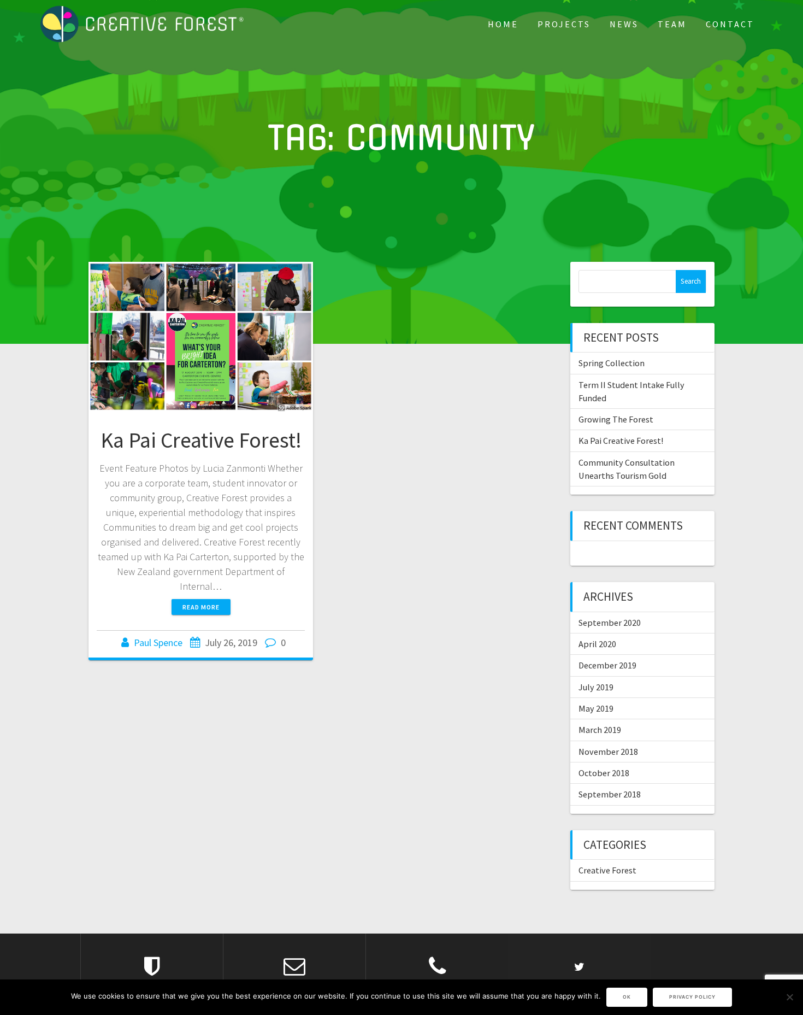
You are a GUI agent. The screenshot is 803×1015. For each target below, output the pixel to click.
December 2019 (607, 665)
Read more (201, 607)
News (624, 24)
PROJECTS (564, 24)
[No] (789, 996)
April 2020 (597, 643)
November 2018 (608, 751)
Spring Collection (611, 362)
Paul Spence (158, 642)
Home (503, 24)
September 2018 (609, 794)
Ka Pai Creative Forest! (201, 440)
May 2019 (595, 708)
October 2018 (603, 772)
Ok (627, 997)
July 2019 (595, 687)
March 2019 (599, 729)
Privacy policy (692, 997)
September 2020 (609, 622)
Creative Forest (607, 870)
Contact (730, 24)
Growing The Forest (615, 419)
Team (672, 24)
